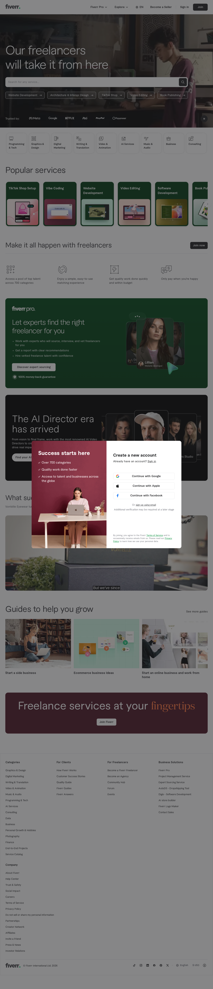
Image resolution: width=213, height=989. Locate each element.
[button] (144, 476)
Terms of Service (154, 535)
